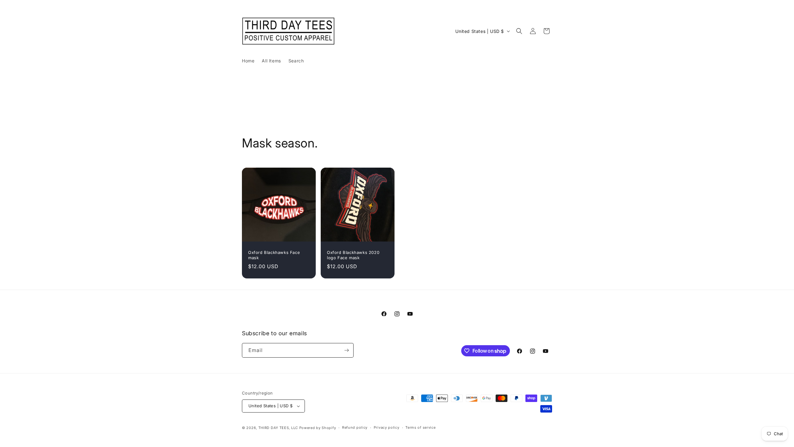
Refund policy (355, 427)
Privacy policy (386, 427)
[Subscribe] (346, 350)
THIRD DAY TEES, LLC (278, 428)
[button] (519, 31)
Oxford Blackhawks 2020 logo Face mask (353, 255)
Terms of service (420, 427)
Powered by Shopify (317, 428)
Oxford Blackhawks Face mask (274, 255)
